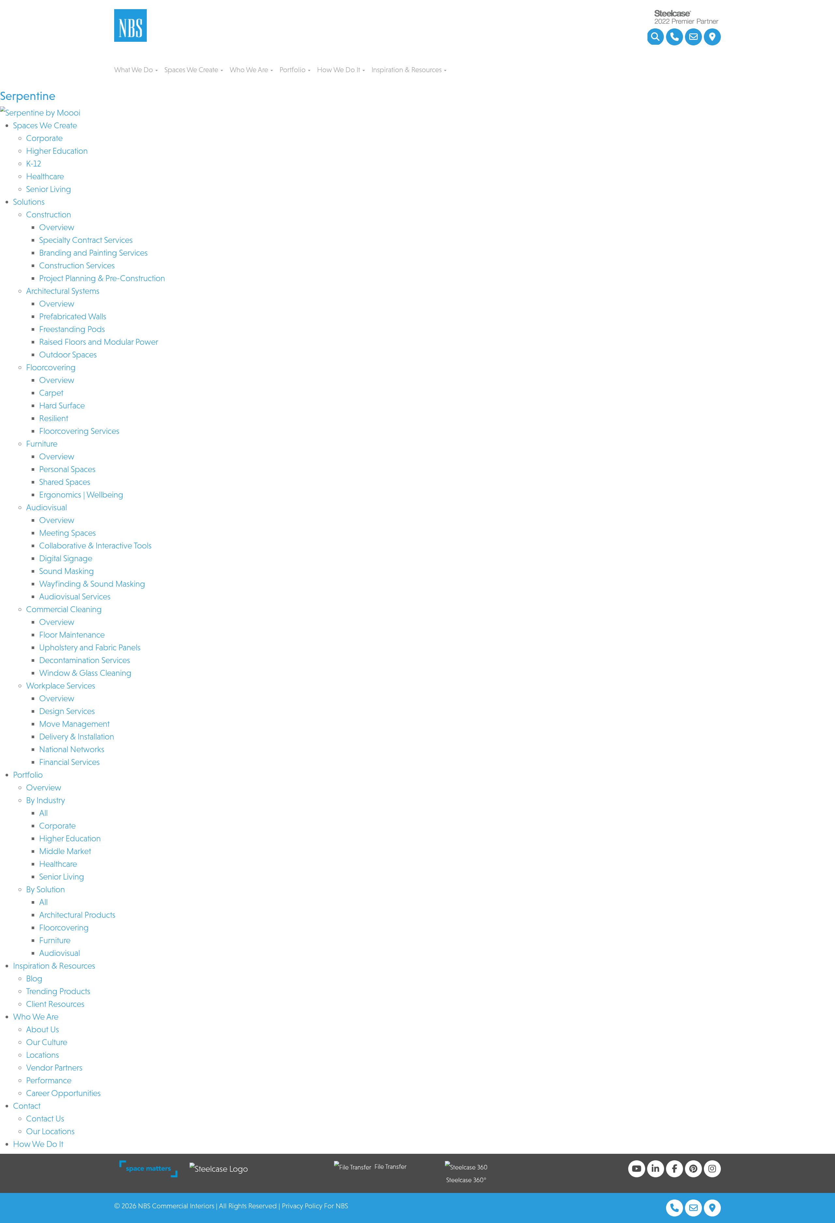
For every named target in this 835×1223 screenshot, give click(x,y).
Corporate (44, 138)
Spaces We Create (192, 70)
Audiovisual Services (75, 596)
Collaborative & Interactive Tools (95, 545)
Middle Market (65, 851)
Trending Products (58, 991)
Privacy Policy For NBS (315, 1206)
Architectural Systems (62, 291)
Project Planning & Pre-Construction (102, 278)
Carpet (51, 393)
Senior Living (48, 189)
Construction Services (77, 265)
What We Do (134, 70)
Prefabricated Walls (72, 316)
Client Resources (55, 1004)
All (43, 813)
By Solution (45, 889)
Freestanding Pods (72, 329)
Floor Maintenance (72, 635)
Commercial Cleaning (64, 609)
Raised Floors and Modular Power (98, 342)
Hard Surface (62, 405)
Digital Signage (65, 558)
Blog (34, 978)
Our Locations (50, 1131)
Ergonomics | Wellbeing (81, 495)
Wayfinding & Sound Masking (92, 584)
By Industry (45, 800)
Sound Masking (66, 571)
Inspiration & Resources (407, 70)
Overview (56, 227)
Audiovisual (46, 507)
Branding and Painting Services (93, 253)
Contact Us (45, 1118)
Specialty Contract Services (86, 240)
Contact (26, 1106)
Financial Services (69, 762)
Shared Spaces (64, 482)
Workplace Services (60, 686)
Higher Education (57, 151)
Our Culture (46, 1042)
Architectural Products (77, 915)
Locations (42, 1055)
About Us (42, 1029)
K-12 (33, 163)
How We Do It (339, 70)
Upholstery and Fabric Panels (90, 647)
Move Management (74, 724)
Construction (48, 214)
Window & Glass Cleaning (85, 673)
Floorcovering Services (79, 431)
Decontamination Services (84, 660)
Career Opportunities (63, 1093)
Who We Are (250, 70)
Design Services (67, 711)
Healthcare (45, 176)
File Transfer (390, 1166)
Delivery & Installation (76, 736)
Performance (48, 1080)
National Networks (71, 749)
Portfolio (293, 70)
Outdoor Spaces (68, 354)
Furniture (41, 444)
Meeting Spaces (67, 533)
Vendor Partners (54, 1067)
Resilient (53, 418)
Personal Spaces (67, 469)
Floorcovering (51, 367)
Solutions (29, 202)
